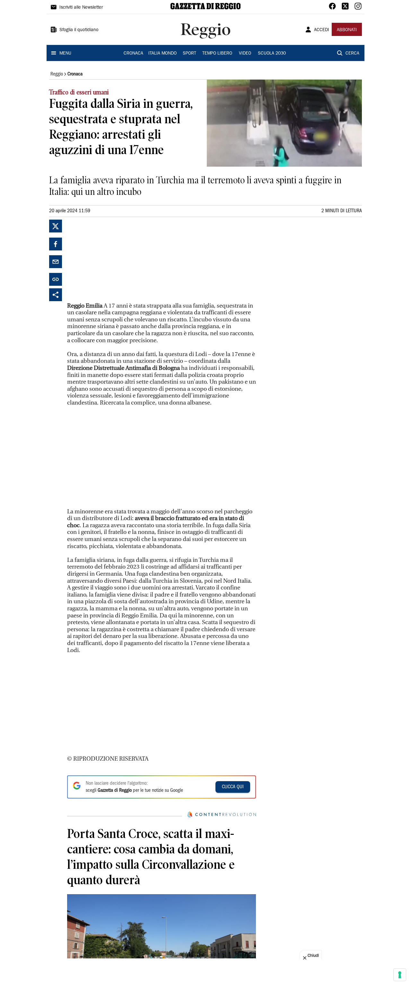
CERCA (352, 53)
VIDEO (245, 53)
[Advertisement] (115, 260)
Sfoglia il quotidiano (79, 30)
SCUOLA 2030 (272, 53)
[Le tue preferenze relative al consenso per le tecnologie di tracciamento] (400, 975)
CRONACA (133, 53)
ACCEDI (321, 30)
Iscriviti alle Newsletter (81, 7)
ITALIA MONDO (162, 53)
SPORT (189, 53)
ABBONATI (347, 30)
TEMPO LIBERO (217, 53)
